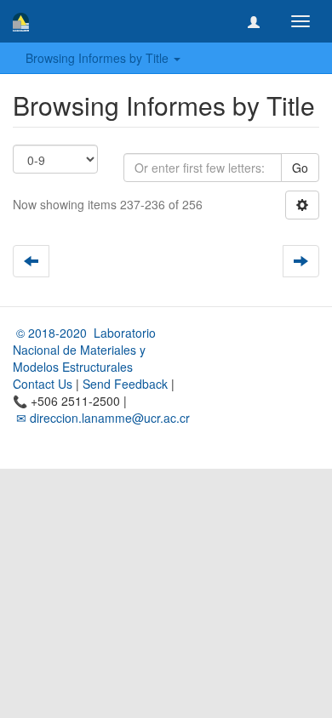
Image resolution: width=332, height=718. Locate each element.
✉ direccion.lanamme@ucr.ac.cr (101, 417)
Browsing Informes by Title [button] (99, 57)
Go (300, 167)
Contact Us (42, 383)
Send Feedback (125, 383)
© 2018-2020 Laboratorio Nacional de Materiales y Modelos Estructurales (84, 349)
